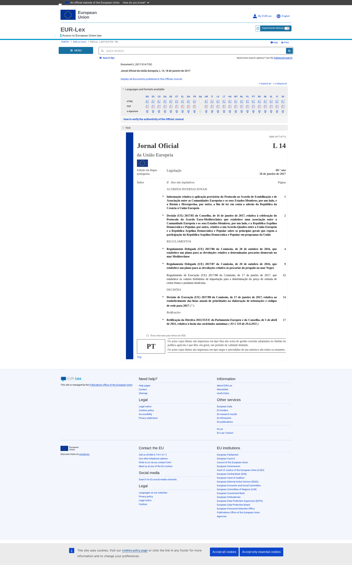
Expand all (266, 83)
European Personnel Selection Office (236, 508)
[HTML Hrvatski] (206, 101)
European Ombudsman (229, 497)
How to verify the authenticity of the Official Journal (154, 119)
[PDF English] (188, 106)
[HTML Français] (194, 101)
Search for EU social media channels (158, 479)
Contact (143, 389)
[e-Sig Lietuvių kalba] (224, 111)
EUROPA (65, 42)
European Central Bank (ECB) (232, 474)
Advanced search (283, 57)
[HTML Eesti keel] (176, 101)
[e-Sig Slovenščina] (271, 111)
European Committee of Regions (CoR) (237, 489)
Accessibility (145, 414)
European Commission (228, 466)
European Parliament (227, 454)
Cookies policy (146, 410)
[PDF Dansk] (165, 106)
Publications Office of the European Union (110, 384)
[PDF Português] (253, 106)
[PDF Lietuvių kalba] (224, 106)
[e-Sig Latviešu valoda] (218, 111)
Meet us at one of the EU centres (156, 466)
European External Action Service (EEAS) (237, 481)
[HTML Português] (253, 101)
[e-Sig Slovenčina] (265, 111)
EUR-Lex (72, 29)
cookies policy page (135, 550)
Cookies (143, 504)
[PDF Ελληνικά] (183, 106)
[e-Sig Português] (253, 111)
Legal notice (145, 406)
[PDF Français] (194, 106)
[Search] (289, 51)
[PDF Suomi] (277, 106)
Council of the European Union (232, 462)
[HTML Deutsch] (171, 101)
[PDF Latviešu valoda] (218, 106)
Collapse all (281, 83)
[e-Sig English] (188, 111)
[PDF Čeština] (159, 106)
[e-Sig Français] (194, 111)
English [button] (286, 16)
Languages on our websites (153, 492)
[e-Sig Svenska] (283, 111)
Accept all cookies (224, 551)
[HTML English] (188, 101)
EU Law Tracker (225, 432)
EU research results (227, 414)
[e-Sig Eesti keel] (176, 111)
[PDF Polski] (247, 106)
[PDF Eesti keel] (176, 106)
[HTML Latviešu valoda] (218, 101)
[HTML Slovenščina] (271, 101)
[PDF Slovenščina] (271, 106)
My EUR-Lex (265, 16)
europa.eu (84, 454)
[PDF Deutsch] (171, 106)
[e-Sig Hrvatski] (206, 111)
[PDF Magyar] (230, 106)
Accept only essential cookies (261, 551)
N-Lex (220, 429)
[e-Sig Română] (259, 111)
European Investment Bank (231, 493)
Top (139, 357)
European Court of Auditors (231, 477)
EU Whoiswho (224, 418)
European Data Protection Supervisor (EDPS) (240, 501)
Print (286, 42)
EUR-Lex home (79, 42)
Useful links (223, 393)
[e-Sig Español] (153, 111)
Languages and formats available (144, 89)
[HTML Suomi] (277, 101)
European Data (224, 406)
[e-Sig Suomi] (277, 111)
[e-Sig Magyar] (230, 111)
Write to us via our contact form (155, 462)
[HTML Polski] (247, 101)
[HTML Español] (153, 101)
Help (275, 42)
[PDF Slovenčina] (265, 106)
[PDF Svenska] (283, 106)
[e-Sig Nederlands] (242, 111)
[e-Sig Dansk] (165, 111)
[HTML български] (147, 101)
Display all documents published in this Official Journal (151, 79)
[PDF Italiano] (212, 106)
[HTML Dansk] (165, 101)
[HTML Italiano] (212, 101)
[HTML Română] (259, 101)
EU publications (225, 421)
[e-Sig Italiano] (212, 111)
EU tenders (222, 410)
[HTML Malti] (236, 101)
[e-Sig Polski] (247, 111)
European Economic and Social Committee (239, 485)
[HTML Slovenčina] (265, 101)
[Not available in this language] (200, 101)
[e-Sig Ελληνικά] (183, 111)
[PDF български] (147, 106)
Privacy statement (148, 418)
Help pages (145, 385)
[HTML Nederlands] (242, 101)
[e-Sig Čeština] (159, 111)
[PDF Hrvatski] (206, 106)
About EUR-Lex (224, 385)
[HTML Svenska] (283, 101)
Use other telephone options (153, 458)
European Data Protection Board (233, 504)
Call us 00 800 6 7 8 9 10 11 (153, 454)
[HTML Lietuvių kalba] (224, 101)
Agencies (222, 516)
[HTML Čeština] (159, 101)
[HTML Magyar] (230, 101)
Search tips (108, 57)
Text (128, 127)
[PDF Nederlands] (242, 106)
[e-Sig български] (147, 111)
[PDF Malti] (236, 106)
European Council (226, 458)
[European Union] (69, 448)
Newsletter (222, 389)
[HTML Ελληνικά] (183, 101)
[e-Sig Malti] (236, 111)
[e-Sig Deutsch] (171, 111)
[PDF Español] (153, 106)
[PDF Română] (259, 106)
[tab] (204, 89)
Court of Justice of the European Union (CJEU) (240, 470)
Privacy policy (146, 496)
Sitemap (143, 393)
